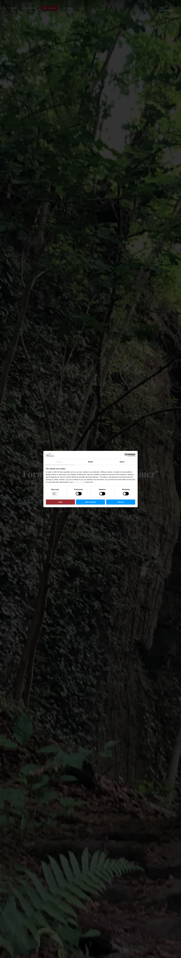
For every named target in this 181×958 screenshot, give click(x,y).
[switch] (79, 493)
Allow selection (90, 502)
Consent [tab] (59, 462)
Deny (60, 502)
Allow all (121, 502)
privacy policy (78, 482)
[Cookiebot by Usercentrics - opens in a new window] (126, 454)
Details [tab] (90, 462)
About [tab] (122, 462)
